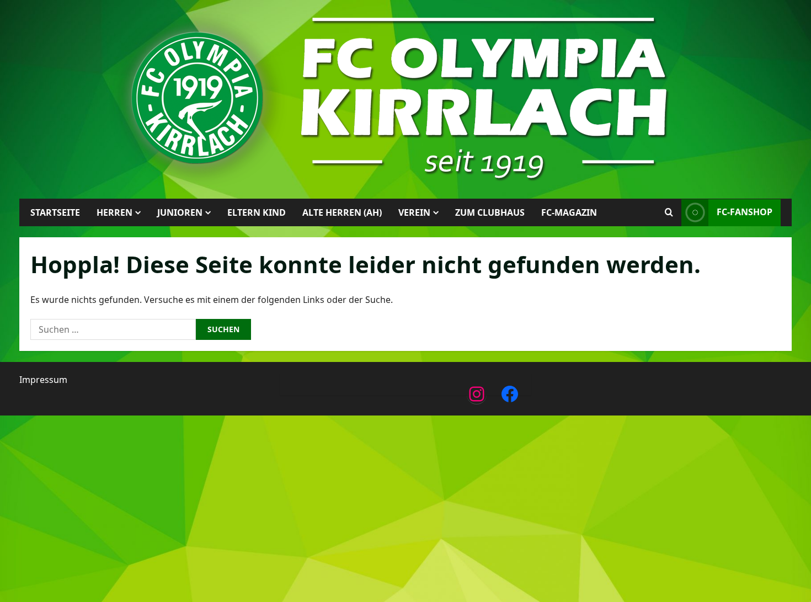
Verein (414, 212)
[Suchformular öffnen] (669, 212)
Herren (114, 212)
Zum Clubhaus (490, 212)
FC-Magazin (569, 212)
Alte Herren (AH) (342, 212)
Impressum (43, 380)
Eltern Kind (256, 212)
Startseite (55, 212)
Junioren (179, 212)
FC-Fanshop (744, 212)
